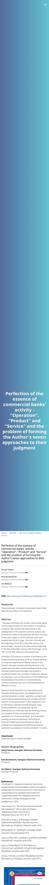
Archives (12, 533)
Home (3, 533)
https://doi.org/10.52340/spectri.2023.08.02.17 (26, 596)
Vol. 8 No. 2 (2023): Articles (30, 533)
